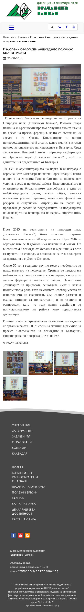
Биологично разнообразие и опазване (25, 477)
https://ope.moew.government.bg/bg (42, 605)
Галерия (18, 498)
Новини (22, 37)
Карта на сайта (24, 519)
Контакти (19, 448)
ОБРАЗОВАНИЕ (22, 442)
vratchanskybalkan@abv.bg (38, 571)
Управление (21, 425)
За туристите (22, 431)
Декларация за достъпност (23, 511)
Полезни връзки (24, 492)
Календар (19, 453)
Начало (8, 37)
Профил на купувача (28, 487)
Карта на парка (24, 504)
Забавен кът (21, 436)
